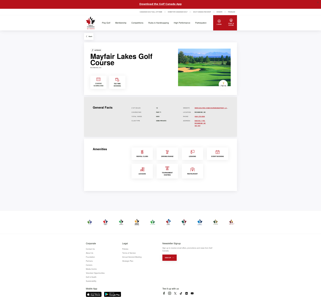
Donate (219, 12)
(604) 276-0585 (200, 116)
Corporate (91, 243)
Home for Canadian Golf (177, 12)
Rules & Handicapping (158, 22)
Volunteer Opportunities (95, 273)
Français (231, 12)
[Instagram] (169, 293)
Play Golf (106, 22)
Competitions (137, 22)
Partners (89, 261)
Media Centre (91, 269)
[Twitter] (175, 293)
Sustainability (91, 281)
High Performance (182, 22)
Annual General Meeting (132, 257)
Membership (120, 22)
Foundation (90, 257)
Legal (125, 243)
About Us (89, 253)
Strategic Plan (127, 261)
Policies (125, 249)
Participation (201, 22)
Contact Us (90, 249)
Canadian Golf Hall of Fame (151, 12)
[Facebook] (164, 293)
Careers (89, 265)
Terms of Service (129, 253)
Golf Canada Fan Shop (202, 12)
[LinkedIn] (186, 293)
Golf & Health (91, 277)
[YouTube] (192, 293)
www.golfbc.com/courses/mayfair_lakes (212, 108)
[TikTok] (180, 293)
